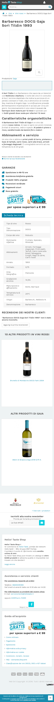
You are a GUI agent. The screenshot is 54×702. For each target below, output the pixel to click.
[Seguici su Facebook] (31, 604)
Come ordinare (12, 637)
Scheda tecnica (13, 215)
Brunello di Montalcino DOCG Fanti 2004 (27, 381)
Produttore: (7, 79)
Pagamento (10, 641)
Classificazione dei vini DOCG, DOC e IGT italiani (26, 663)
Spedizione (10, 645)
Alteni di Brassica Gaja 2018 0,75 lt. (27, 460)
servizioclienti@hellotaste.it (22, 594)
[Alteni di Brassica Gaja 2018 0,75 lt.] (27, 438)
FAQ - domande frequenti (16, 660)
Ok (50, 698)
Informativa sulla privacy (16, 648)
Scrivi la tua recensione (14, 159)
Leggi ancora (10, 564)
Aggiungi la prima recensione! (16, 325)
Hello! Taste (23, 547)
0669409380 (18, 585)
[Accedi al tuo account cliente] (44, 3)
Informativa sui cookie (15, 652)
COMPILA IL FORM (18, 598)
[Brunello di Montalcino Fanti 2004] (27, 359)
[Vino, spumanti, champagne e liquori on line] (12, 3)
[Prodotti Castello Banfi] (38, 502)
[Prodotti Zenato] (15, 502)
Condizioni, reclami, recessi (17, 656)
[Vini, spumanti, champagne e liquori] (3, 13)
